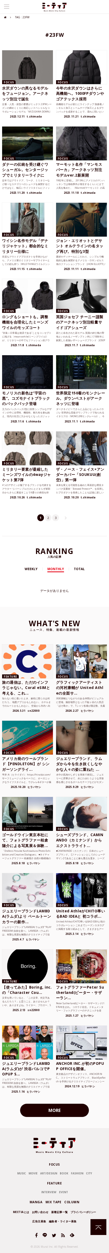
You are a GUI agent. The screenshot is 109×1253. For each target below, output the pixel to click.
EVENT (63, 1192)
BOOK (64, 1173)
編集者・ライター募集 (63, 1221)
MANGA (36, 1202)
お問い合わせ (40, 1212)
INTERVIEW (48, 1192)
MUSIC (21, 1173)
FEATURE (54, 1183)
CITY (89, 1173)
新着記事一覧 (59, 1212)
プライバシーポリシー (83, 1212)
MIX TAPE (53, 1202)
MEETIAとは (21, 1212)
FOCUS (54, 1164)
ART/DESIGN (48, 1173)
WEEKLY (31, 569)
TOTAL (79, 569)
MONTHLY (55, 569)
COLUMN (71, 1202)
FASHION (77, 1173)
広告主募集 (39, 1221)
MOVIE (33, 1173)
